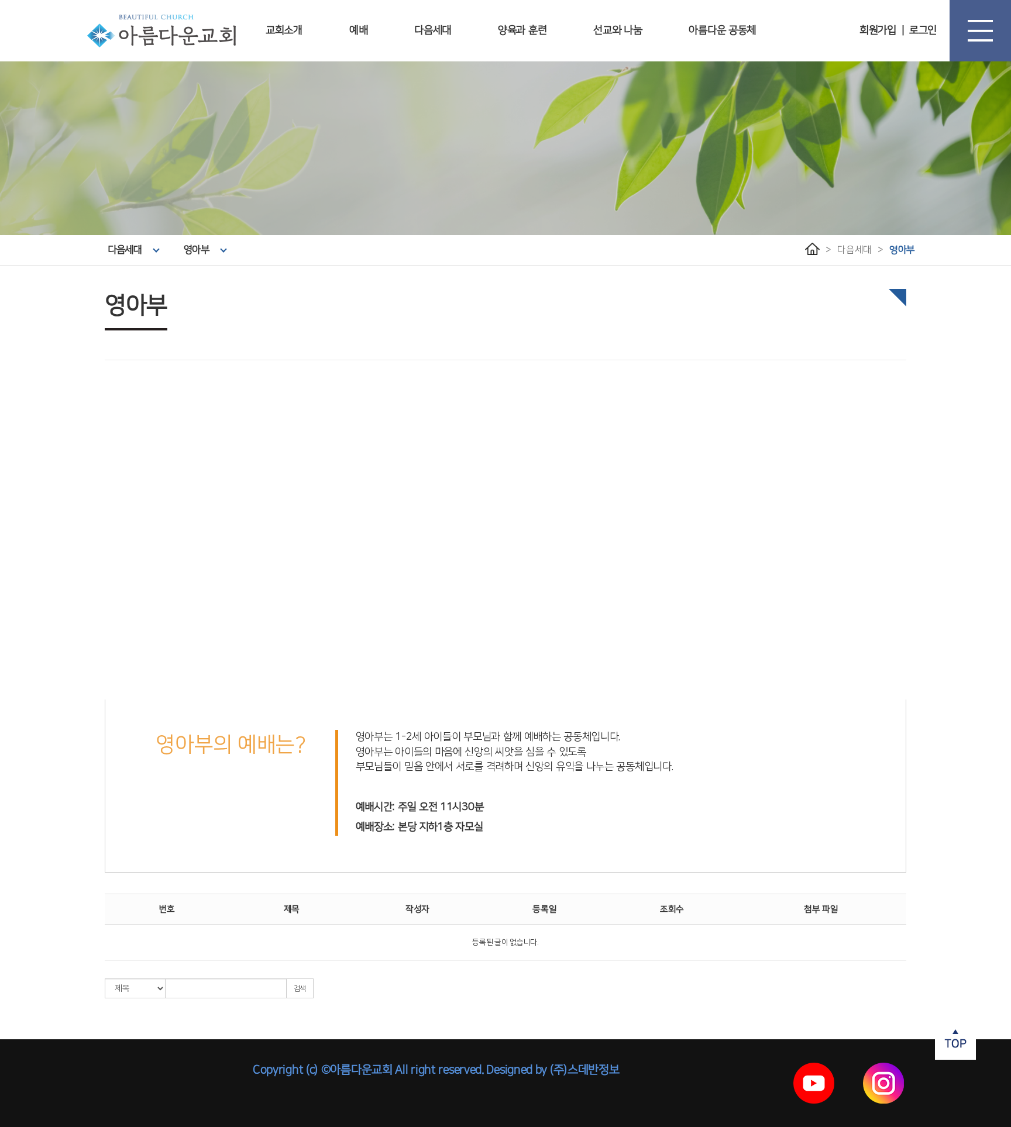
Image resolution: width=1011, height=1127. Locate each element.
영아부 (196, 249)
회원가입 (877, 30)
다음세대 (432, 30)
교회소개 (284, 30)
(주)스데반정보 (584, 1069)
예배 (358, 30)
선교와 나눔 (617, 30)
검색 (300, 988)
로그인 (923, 30)
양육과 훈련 (522, 30)
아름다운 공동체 (722, 30)
